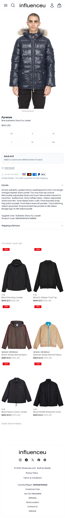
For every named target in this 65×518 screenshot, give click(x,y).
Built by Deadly (44, 468)
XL (32, 142)
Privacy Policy (32, 473)
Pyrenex (7, 117)
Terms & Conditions (32, 478)
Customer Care (32, 489)
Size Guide (9, 168)
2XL (53, 142)
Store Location (32, 502)
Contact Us (32, 506)
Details (5, 185)
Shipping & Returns (11, 225)
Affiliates (33, 498)
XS (11, 133)
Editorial (32, 511)
